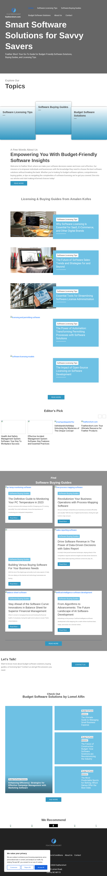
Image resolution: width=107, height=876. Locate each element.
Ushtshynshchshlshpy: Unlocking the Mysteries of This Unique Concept (40, 428)
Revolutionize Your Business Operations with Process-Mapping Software (78, 502)
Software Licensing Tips (17, 112)
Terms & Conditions (55, 855)
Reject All (27, 867)
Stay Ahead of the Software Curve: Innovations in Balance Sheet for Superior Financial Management (28, 607)
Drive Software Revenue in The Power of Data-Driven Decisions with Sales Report (77, 545)
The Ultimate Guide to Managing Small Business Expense (89, 721)
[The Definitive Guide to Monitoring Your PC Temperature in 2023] (18, 487)
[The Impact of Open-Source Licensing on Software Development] (22, 356)
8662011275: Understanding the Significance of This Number (90, 429)
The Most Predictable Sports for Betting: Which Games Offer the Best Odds (90, 783)
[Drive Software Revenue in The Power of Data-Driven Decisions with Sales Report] (66, 530)
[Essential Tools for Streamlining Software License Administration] (33, 296)
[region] (27, 861)
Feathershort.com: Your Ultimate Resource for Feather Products (65, 428)
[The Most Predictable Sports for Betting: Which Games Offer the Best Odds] (66, 779)
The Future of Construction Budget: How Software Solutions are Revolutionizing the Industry (88, 751)
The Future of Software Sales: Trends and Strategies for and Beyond (73, 263)
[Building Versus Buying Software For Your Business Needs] (28, 541)
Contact (77, 855)
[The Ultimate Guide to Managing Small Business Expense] (66, 718)
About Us (68, 855)
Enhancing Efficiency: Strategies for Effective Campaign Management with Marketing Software (27, 785)
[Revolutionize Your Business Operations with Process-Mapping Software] (69, 487)
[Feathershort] (13, 11)
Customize (13, 867)
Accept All (41, 867)
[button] (104, 416)
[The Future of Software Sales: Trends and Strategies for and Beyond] (33, 260)
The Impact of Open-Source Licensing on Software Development (72, 371)
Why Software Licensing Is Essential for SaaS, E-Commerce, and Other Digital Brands (75, 227)
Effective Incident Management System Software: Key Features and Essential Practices (12, 440)
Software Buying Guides (53, 106)
